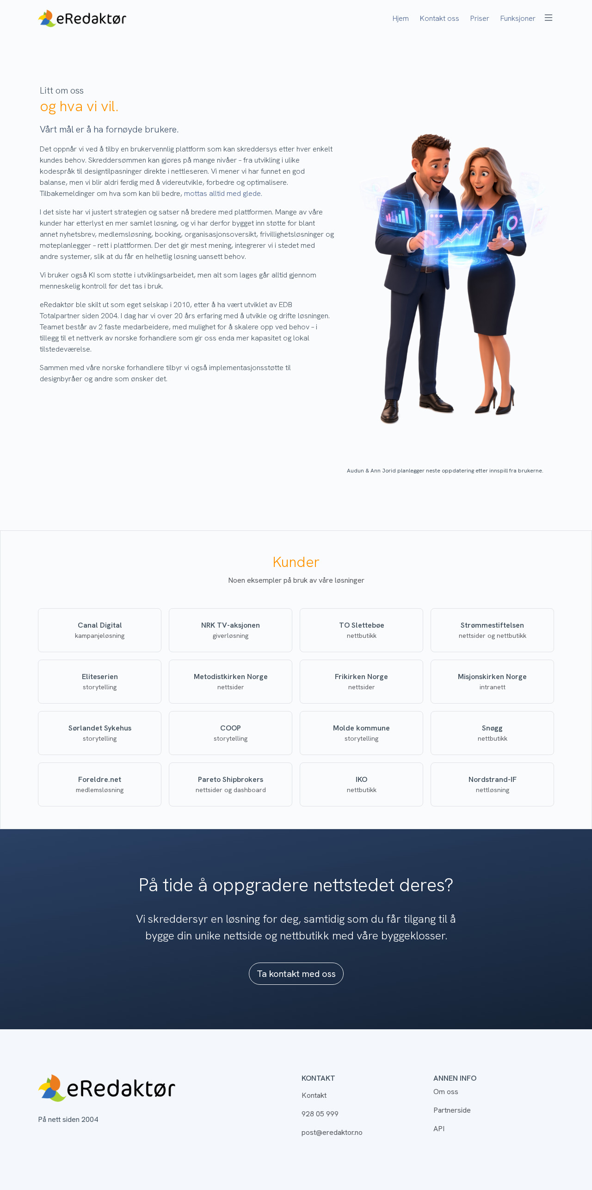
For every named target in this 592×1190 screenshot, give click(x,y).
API (438, 1128)
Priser (479, 18)
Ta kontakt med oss (296, 974)
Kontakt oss (439, 18)
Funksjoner (518, 18)
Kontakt (314, 1095)
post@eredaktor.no (332, 1132)
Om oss (445, 1091)
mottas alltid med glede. (223, 193)
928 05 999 (320, 1114)
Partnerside (452, 1110)
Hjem (401, 18)
